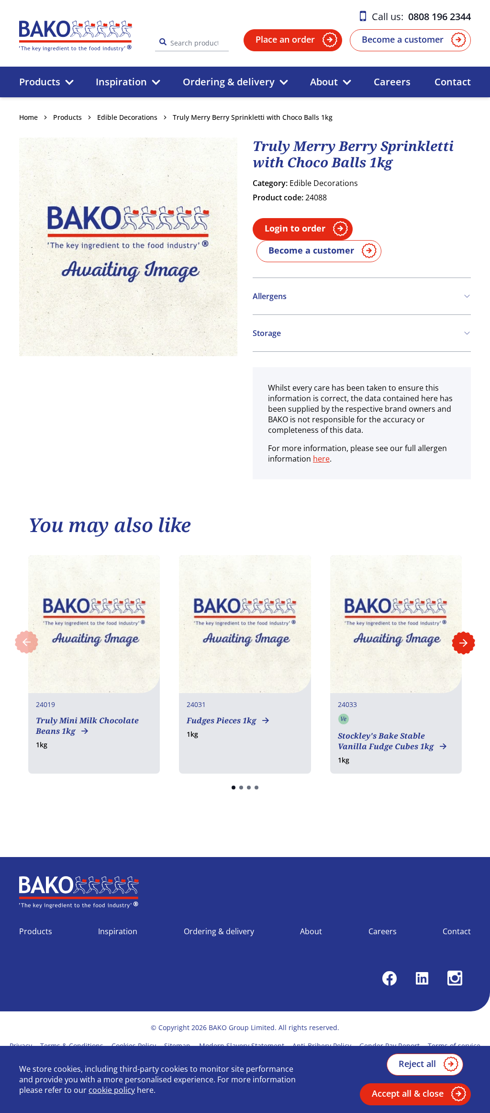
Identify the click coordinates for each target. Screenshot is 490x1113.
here (321, 458)
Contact (452, 81)
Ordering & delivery (229, 81)
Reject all (417, 1063)
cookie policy (112, 1090)
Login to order (295, 228)
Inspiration (121, 81)
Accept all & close (408, 1093)
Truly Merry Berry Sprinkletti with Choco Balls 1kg (253, 117)
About (324, 81)
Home (28, 117)
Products (39, 81)
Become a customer (403, 39)
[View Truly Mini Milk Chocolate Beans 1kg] (94, 664)
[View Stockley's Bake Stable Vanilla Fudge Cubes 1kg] (396, 664)
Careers (392, 81)
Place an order (285, 39)
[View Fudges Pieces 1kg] (245, 664)
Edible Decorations (127, 117)
